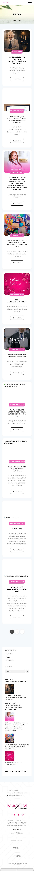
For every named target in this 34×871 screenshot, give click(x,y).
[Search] (27, 671)
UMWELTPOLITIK (17, 848)
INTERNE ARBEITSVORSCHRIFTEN (17, 833)
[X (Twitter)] (18, 815)
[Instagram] (15, 815)
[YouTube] (22, 815)
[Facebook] (11, 815)
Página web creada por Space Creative (17, 864)
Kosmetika (9, 654)
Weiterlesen (17, 829)
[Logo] (5, 2)
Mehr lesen (18, 78)
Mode (8, 657)
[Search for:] (15, 671)
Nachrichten (10, 660)
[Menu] (30, 2)
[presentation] (9, 693)
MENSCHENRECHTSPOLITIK (17, 856)
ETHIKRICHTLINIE (17, 840)
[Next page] (22, 632)
